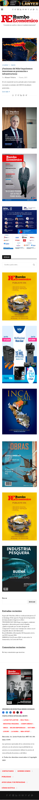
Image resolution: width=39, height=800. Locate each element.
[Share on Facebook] (16, 95)
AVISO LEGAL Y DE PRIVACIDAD (13, 782)
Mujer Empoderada (18, 728)
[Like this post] (13, 95)
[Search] (37, 9)
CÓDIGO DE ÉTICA (8, 788)
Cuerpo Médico (27, 724)
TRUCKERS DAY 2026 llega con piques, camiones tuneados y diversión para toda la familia (18, 623)
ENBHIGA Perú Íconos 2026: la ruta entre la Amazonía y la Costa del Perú (17, 638)
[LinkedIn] (10, 712)
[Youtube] (23, 9)
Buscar (4, 598)
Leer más (5, 92)
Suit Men (31, 728)
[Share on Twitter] (18, 95)
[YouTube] (14, 712)
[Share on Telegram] (26, 95)
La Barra (15, 731)
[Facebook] (13, 9)
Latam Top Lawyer (10, 720)
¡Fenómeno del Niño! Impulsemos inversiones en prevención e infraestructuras (17, 71)
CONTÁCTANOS (8, 771)
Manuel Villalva (10, 77)
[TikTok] (17, 712)
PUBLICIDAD (6, 777)
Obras (5, 728)
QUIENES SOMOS (23, 771)
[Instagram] (18, 9)
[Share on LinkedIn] (21, 95)
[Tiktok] (31, 9)
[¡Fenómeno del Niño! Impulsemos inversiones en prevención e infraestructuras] (19, 49)
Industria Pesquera (11, 724)
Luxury (6, 731)
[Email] (26, 9)
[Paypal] (33, 9)
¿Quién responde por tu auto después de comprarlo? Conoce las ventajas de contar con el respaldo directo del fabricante (18, 628)
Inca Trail (24, 720)
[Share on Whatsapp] (23, 95)
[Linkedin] (20, 9)
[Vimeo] (28, 9)
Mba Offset (25, 731)
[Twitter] (15, 9)
